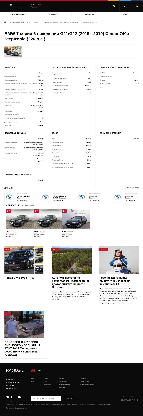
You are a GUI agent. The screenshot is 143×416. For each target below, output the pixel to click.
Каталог (61, 378)
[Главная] (5, 22)
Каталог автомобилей (18, 14)
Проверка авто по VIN (87, 384)
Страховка (83, 378)
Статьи (46, 381)
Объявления (63, 381)
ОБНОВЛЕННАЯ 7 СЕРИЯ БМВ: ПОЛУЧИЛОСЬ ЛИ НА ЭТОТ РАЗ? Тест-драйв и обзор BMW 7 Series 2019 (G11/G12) (22, 348)
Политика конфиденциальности (16, 408)
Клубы (125, 14)
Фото (33, 378)
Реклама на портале (13, 382)
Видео (33, 381)
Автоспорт (47, 384)
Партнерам (10, 385)
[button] (7, 228)
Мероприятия (53, 14)
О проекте (9, 379)
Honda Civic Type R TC (19, 277)
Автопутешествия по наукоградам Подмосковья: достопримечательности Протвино (70, 282)
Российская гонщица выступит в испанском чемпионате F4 (114, 281)
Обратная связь (11, 388)
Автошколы (62, 387)
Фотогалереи (89, 14)
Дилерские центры (65, 384)
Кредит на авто (84, 381)
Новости (46, 378)
